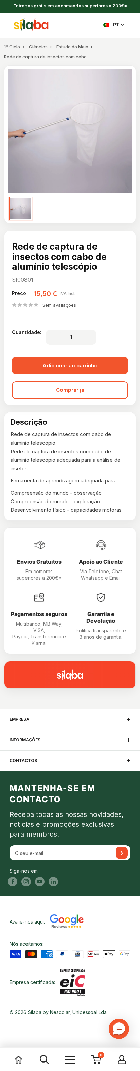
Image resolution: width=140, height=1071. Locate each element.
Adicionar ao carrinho (70, 365)
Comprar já (70, 390)
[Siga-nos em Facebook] (12, 881)
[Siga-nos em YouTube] (40, 881)
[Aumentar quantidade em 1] (89, 337)
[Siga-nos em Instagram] (26, 881)
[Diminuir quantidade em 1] (53, 337)
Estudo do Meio (72, 46)
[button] (119, 1029)
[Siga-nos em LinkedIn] (53, 881)
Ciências (38, 46)
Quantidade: (26, 332)
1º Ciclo (12, 46)
